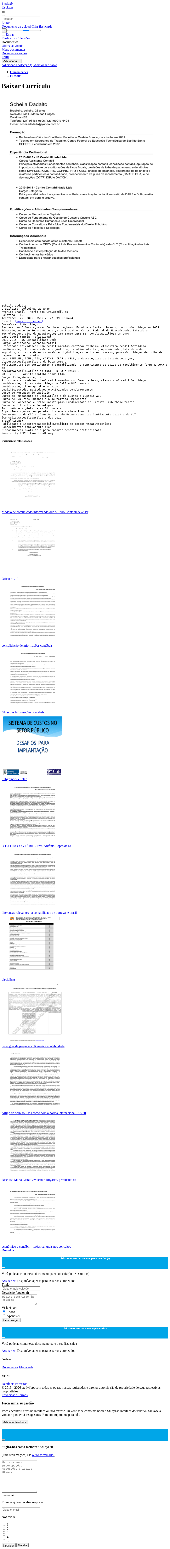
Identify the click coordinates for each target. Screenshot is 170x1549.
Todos (11, 1312)
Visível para (9, 1307)
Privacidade (10, 1395)
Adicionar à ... (11, 61)
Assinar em (9, 1281)
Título (6, 1284)
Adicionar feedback (14, 1422)
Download (9, 1250)
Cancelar (8, 1545)
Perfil (5, 57)
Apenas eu (14, 1316)
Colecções (23, 38)
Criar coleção (11, 1320)
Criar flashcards (42, 26)
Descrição (15, 1292)
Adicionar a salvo (45, 65)
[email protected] (29, 321)
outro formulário (43, 1455)
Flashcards (9, 38)
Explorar (7, 7)
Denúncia (8, 1384)
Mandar (22, 1545)
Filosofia (15, 76)
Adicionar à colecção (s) (18, 65)
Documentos (10, 1367)
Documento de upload (17, 26)
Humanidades (19, 72)
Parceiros (21, 1384)
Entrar (6, 22)
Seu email (8, 1495)
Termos (23, 1395)
